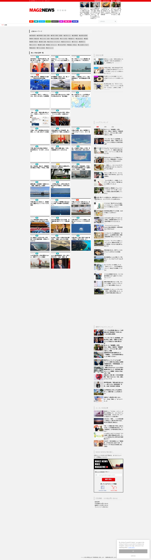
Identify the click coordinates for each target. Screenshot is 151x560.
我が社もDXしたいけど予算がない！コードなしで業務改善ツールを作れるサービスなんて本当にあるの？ (113, 159)
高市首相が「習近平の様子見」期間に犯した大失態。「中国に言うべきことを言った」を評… (39, 60)
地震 (86, 38)
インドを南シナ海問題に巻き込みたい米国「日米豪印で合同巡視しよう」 (60, 203)
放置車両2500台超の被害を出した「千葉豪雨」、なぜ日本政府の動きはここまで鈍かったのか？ (113, 354)
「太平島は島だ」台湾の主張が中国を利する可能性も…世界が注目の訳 (60, 185)
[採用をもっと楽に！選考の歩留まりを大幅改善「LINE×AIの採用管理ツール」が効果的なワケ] (99, 64)
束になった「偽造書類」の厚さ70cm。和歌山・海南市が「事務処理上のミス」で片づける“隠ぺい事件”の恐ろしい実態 (116, 11)
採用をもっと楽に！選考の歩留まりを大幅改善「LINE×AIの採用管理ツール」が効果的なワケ (113, 60)
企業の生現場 (83, 35)
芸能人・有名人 (73, 45)
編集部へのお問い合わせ (101, 505)
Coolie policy (131, 547)
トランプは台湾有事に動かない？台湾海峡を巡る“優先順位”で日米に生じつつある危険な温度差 (113, 332)
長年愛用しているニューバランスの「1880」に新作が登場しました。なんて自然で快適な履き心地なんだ (113, 291)
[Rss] (63, 10)
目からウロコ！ (67, 41)
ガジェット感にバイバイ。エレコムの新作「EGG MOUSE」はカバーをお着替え (113, 174)
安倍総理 (33, 35)
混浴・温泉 (43, 41)
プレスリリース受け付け (101, 507)
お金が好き (80, 38)
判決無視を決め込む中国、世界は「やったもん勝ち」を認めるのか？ (60, 114)
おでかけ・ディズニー (54, 41)
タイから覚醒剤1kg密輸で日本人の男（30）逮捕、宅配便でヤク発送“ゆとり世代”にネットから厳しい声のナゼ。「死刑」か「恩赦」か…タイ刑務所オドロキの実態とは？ (95, 13)
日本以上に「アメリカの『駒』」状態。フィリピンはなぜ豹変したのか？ (60, 60)
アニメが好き (41, 48)
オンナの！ (34, 45)
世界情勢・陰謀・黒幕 (43, 35)
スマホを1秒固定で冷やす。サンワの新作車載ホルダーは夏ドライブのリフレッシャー (113, 275)
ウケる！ (75, 41)
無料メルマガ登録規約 (100, 471)
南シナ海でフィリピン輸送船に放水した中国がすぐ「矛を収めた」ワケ (81, 60)
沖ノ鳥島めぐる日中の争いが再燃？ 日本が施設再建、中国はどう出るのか (39, 239)
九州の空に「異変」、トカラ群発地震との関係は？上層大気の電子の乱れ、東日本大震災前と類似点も (113, 420)
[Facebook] (58, 10)
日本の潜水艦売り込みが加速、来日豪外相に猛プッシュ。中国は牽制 (60, 221)
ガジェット (50, 48)
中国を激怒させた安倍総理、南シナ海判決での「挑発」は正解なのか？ (60, 132)
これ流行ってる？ (83, 45)
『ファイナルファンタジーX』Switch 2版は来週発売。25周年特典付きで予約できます (113, 227)
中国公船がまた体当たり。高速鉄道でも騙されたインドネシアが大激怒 (39, 203)
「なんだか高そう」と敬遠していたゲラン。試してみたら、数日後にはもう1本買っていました (113, 182)
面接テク (72, 38)
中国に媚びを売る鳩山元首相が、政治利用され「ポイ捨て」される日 (39, 149)
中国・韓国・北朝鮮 (57, 35)
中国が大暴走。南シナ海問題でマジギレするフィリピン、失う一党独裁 (81, 132)
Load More (60, 272)
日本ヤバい (68, 35)
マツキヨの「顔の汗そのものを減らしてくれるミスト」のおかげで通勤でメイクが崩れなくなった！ (113, 205)
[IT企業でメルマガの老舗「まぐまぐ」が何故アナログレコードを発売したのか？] (99, 81)
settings (133, 555)
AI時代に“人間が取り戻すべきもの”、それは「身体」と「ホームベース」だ (113, 399)
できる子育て (62, 45)
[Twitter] (60, 10)
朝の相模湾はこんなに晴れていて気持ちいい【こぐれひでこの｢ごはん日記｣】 (113, 258)
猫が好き (33, 48)
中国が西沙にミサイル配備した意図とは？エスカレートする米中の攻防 (81, 221)
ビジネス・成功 (45, 38)
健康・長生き (34, 41)
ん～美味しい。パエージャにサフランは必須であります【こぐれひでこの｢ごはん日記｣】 (113, 167)
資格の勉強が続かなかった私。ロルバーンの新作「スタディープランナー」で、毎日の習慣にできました (113, 283)
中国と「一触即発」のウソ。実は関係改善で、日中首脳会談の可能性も (81, 78)
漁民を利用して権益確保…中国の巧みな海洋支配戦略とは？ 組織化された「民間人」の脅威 (81, 167)
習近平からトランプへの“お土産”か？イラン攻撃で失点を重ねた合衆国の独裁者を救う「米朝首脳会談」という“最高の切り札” (85, 12)
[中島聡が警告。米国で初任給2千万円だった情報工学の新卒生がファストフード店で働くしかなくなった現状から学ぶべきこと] (99, 73)
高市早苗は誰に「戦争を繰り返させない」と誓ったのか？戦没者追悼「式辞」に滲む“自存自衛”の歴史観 (113, 384)
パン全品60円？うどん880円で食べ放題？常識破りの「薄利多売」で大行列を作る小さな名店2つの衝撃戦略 (106, 11)
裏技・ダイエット (52, 45)
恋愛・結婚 (42, 45)
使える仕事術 (55, 38)
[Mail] (65, 10)
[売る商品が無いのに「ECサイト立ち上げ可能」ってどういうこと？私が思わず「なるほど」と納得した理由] (99, 89)
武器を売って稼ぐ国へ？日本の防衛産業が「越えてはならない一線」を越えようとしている (113, 376)
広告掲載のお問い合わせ (101, 503)
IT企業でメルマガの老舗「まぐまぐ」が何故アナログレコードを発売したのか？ (113, 78)
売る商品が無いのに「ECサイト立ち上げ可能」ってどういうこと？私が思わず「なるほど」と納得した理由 (113, 85)
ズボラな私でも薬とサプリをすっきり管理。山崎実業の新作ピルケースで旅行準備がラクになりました (113, 219)
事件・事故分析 (35, 38)
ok (133, 551)
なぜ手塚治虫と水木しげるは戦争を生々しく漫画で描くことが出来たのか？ (113, 391)
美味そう (82, 41)
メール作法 (64, 38)
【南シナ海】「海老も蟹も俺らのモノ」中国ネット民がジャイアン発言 (39, 114)
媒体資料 (97, 501)
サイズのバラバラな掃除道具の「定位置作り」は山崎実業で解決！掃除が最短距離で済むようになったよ (113, 234)
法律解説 (75, 35)
